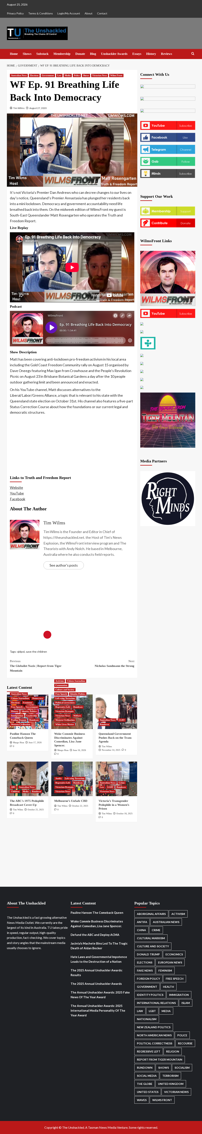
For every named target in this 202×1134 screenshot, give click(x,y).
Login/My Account (68, 13)
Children (15, 791)
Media (68, 75)
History (151, 53)
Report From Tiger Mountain (159, 1059)
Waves (142, 1100)
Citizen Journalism (20, 698)
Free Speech (16, 707)
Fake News (145, 970)
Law (59, 75)
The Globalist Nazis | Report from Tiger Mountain (36, 666)
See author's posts (64, 565)
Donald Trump (148, 954)
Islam (185, 1003)
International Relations (156, 1003)
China (141, 930)
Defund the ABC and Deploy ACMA (95, 934)
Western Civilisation (20, 724)
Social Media (147, 1075)
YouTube (17, 493)
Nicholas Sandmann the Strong (114, 663)
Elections (34, 75)
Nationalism (146, 1019)
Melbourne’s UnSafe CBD (70, 800)
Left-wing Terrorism (65, 698)
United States (147, 1092)
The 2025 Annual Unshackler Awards (96, 983)
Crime (122, 783)
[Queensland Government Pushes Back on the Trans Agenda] (116, 711)
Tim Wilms (19, 108)
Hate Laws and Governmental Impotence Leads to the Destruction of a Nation (99, 959)
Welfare (77, 715)
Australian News (19, 75)
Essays (136, 53)
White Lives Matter (64, 724)
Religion (172, 1051)
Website (16, 487)
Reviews (166, 53)
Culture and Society (64, 689)
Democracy (37, 698)
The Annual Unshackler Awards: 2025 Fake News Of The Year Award (100, 995)
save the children (36, 651)
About (89, 13)
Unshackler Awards (114, 53)
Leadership (31, 715)
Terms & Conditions (40, 13)
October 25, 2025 (36, 809)
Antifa (58, 778)
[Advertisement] (72, 444)
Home (14, 53)
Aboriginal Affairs (151, 914)
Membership (61, 53)
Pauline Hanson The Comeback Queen (97, 912)
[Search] (192, 53)
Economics (174, 954)
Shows (27, 53)
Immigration (17, 715)
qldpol (21, 651)
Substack (42, 53)
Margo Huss (18, 742)
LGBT (122, 720)
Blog (93, 53)
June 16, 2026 (79, 750)
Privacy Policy (15, 13)
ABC (13, 787)
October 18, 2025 (124, 813)
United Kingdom (170, 1083)
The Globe (144, 1083)
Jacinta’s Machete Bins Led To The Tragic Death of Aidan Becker (99, 946)
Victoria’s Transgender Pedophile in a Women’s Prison (114, 804)
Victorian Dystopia (64, 711)
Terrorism (170, 1075)
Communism (61, 685)
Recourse (185, 1043)
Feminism (27, 702)
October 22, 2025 (80, 806)
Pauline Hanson (18, 720)
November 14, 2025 (111, 750)
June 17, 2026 (35, 742)
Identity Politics (29, 711)
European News (170, 962)
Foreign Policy (148, 978)
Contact (102, 13)
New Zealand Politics (153, 1027)
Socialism (182, 1067)
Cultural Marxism (151, 938)
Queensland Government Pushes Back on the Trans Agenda (115, 737)
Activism (59, 681)
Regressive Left (62, 707)
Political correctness (65, 702)
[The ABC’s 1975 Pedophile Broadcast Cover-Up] (27, 779)
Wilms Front (116, 75)
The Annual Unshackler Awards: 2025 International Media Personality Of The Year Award (98, 1010)
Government (48, 75)
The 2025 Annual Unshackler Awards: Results (97, 972)
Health (168, 986)
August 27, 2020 (38, 108)
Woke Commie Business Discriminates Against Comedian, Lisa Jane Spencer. (97, 923)
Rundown (33, 720)
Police (77, 75)
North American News (154, 1035)
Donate (80, 53)
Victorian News (99, 75)
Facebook (17, 499)
